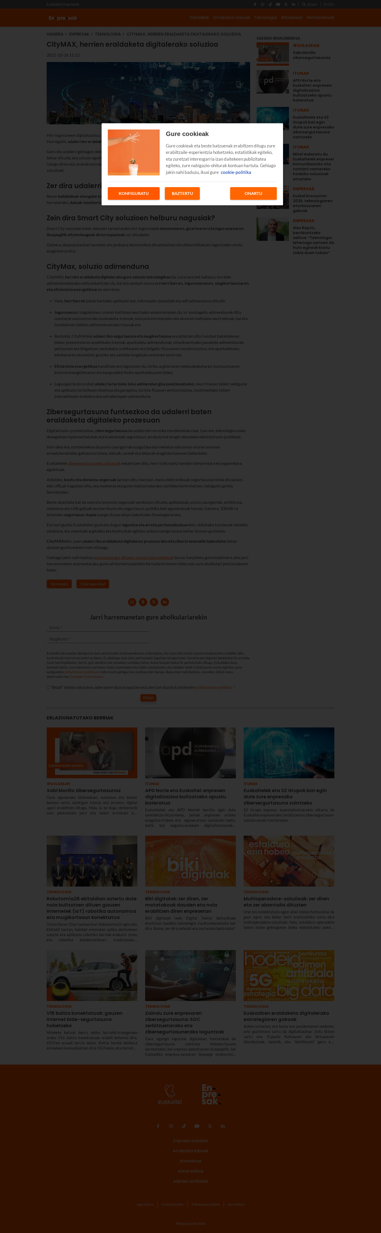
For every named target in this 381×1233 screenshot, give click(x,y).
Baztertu (182, 193)
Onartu (253, 193)
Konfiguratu (134, 193)
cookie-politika (236, 172)
